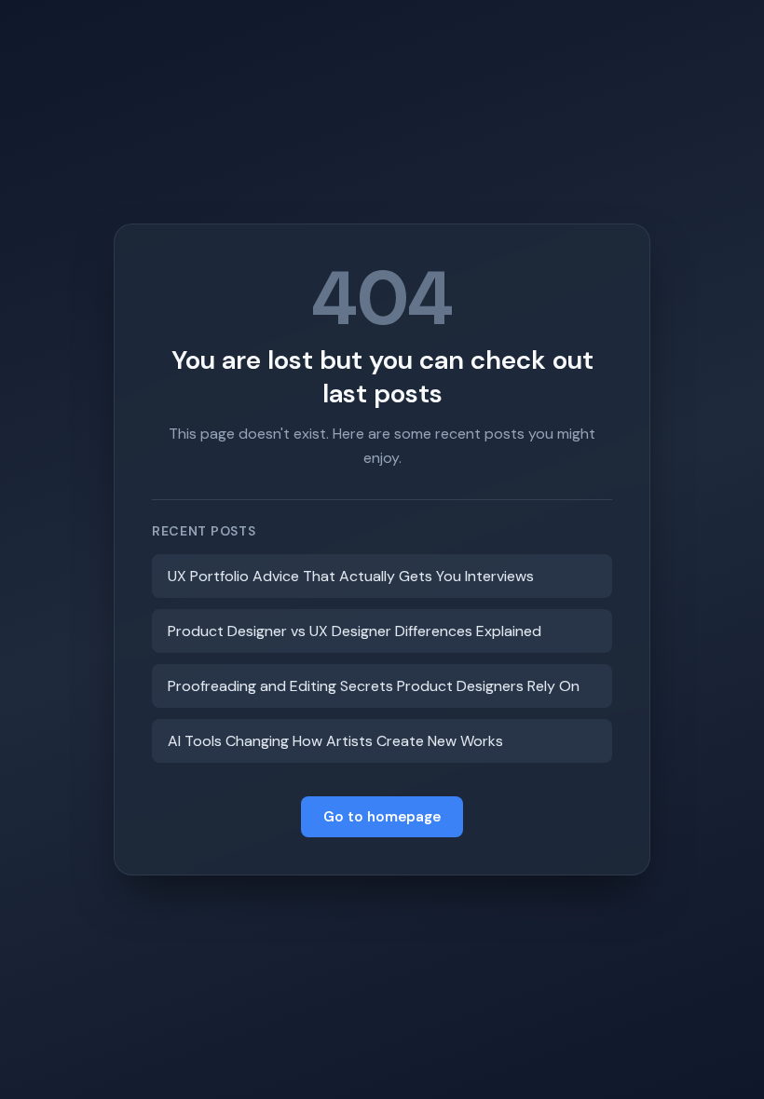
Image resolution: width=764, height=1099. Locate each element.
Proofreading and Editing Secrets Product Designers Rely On (374, 686)
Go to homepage (382, 816)
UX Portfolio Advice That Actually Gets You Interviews (351, 576)
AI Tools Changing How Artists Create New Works (335, 741)
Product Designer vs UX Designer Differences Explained (354, 631)
